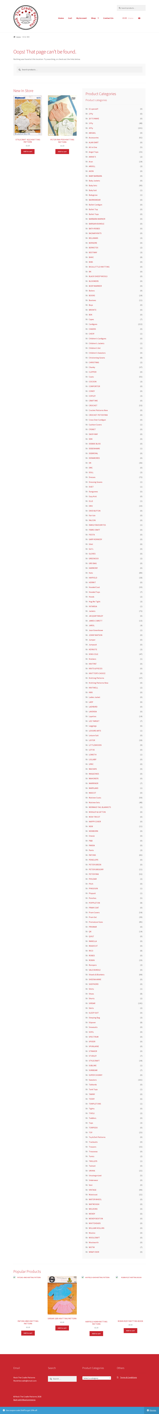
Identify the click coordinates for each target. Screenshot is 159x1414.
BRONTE (92, 310)
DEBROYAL (93, 453)
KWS (91, 692)
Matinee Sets (94, 802)
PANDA (92, 845)
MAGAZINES (94, 774)
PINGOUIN (93, 888)
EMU (91, 506)
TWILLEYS (93, 1161)
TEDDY (92, 1099)
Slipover (92, 1022)
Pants (91, 850)
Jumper (92, 640)
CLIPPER (92, 372)
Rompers (93, 965)
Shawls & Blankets (96, 974)
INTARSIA (93, 606)
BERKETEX (93, 247)
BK (90, 271)
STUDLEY (93, 1056)
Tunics (91, 1156)
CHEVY (91, 333)
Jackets (92, 611)
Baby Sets (93, 185)
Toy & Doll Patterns (97, 1137)
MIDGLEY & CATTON (97, 812)
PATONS (92, 855)
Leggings (93, 726)
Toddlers (92, 1118)
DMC (91, 467)
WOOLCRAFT (94, 1237)
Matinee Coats (95, 797)
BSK (90, 314)
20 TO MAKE (94, 118)
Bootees (92, 300)
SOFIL (91, 1032)
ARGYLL (92, 166)
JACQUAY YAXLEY (96, 616)
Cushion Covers (95, 424)
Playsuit (92, 893)
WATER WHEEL (95, 1199)
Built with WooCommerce (24, 1400)
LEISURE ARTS (95, 730)
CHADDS (92, 329)
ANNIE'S (92, 157)
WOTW (92, 1247)
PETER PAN (94, 874)
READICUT (93, 946)
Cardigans (93, 324)
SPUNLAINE (94, 1046)
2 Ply (91, 113)
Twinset (92, 1166)
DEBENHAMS (94, 448)
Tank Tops (93, 1089)
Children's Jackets (96, 343)
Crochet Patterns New (98, 410)
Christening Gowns (97, 357)
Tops (91, 1123)
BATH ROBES (94, 228)
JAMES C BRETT (95, 620)
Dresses (92, 477)
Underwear (93, 1180)
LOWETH (93, 754)
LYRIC (91, 764)
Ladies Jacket (94, 697)
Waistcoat (93, 1194)
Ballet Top (93, 209)
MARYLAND (93, 788)
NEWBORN (93, 831)
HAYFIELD (93, 577)
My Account (81, 18)
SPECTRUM (94, 1037)
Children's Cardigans (97, 338)
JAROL (92, 625)
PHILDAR (93, 879)
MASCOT (92, 793)
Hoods (91, 596)
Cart (70, 18)
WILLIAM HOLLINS (96, 1228)
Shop (93, 18)
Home (61, 18)
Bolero (92, 290)
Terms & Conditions (128, 1377)
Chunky (92, 367)
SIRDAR (92, 1003)
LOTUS (92, 750)
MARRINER (93, 783)
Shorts (92, 998)
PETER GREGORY (96, 869)
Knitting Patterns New (98, 683)
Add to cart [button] (27, 151)
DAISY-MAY (93, 434)
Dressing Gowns (95, 482)
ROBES (92, 955)
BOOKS (92, 295)
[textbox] (96, 1378)
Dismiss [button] (153, 1410)
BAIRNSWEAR (94, 200)
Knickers (92, 659)
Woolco (92, 1233)
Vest (91, 1185)
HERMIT (92, 582)
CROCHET (93, 405)
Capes (91, 319)
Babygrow (93, 195)
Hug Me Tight (94, 601)
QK (90, 931)
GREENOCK (94, 558)
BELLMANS (93, 238)
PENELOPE (93, 859)
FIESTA (92, 534)
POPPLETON (94, 903)
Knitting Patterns (96, 678)
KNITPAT (93, 664)
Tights (92, 1108)
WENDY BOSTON (96, 1218)
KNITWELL (93, 687)
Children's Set (95, 348)
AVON (91, 171)
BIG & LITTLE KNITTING (99, 267)
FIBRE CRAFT (94, 530)
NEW (91, 826)
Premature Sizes (96, 922)
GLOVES (92, 553)
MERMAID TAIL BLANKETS (100, 807)
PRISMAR (93, 927)
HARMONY (93, 568)
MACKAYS (93, 769)
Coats (91, 376)
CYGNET (92, 429)
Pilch (91, 883)
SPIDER (92, 1041)
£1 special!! (93, 109)
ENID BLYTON (94, 510)
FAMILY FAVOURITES (97, 525)
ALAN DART (94, 142)
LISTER (92, 740)
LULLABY (92, 759)
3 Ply (91, 123)
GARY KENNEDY (95, 539)
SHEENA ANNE (95, 979)
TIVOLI (92, 1113)
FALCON (92, 520)
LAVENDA (93, 711)
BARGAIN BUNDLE (96, 223)
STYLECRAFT (94, 1060)
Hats (91, 573)
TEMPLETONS (95, 1103)
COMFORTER (94, 386)
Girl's (91, 549)
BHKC (91, 257)
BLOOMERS (94, 281)
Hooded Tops (94, 592)
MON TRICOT (94, 817)
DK (90, 463)
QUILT (91, 936)
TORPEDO (93, 1127)
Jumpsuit (93, 644)
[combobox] (96, 1378)
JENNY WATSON (95, 635)
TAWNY (92, 1094)
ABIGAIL (92, 133)
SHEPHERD (94, 984)
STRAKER (93, 1051)
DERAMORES (94, 458)
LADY (91, 702)
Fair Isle (92, 515)
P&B (91, 840)
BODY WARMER (95, 286)
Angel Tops (93, 152)
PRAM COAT (94, 907)
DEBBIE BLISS (95, 443)
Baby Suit (93, 190)
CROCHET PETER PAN (98, 415)
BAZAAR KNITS (95, 233)
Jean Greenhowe (96, 630)
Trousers (92, 1147)
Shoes (91, 993)
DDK (91, 439)
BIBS (91, 262)
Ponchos (92, 898)
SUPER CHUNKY (95, 1075)
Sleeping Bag (94, 1017)
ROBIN (92, 960)
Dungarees (93, 491)
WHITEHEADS (95, 1223)
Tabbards (93, 1084)
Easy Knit (93, 496)
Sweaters (93, 1080)
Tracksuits (93, 1142)
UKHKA (92, 1170)
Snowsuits (93, 1027)
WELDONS (93, 1209)
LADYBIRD (93, 706)
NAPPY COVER (95, 821)
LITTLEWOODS (95, 745)
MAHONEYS (94, 778)
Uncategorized (95, 1175)
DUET (91, 486)
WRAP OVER (94, 1252)
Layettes (92, 716)
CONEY (92, 391)
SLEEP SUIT (94, 1013)
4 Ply (91, 128)
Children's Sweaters (97, 353)
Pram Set (93, 917)
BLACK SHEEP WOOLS (98, 276)
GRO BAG (93, 563)
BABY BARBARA (95, 176)
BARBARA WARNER (97, 219)
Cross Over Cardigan (97, 420)
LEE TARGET (94, 721)
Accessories (94, 137)
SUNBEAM (93, 1070)
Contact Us (108, 18)
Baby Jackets (94, 180)
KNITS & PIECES (95, 668)
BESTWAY (93, 252)
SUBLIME (93, 1065)
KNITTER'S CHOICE (97, 673)
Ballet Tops (94, 214)
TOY (90, 1132)
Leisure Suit (94, 735)
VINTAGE (92, 1190)
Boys (91, 305)
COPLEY (92, 396)
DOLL (91, 472)
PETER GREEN (95, 864)
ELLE (91, 501)
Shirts (91, 989)
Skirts (91, 1008)
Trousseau (93, 1151)
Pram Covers (94, 912)
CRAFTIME (93, 400)
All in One (93, 147)
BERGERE (93, 243)
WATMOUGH (94, 1204)
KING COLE (93, 654)
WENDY (92, 1213)
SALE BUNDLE (95, 970)
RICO (91, 950)
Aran (91, 161)
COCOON (93, 381)
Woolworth (94, 1242)
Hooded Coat (94, 587)
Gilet (91, 544)
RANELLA (93, 941)
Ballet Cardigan (95, 204)
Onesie (92, 836)
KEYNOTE (93, 649)
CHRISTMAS (94, 362)
